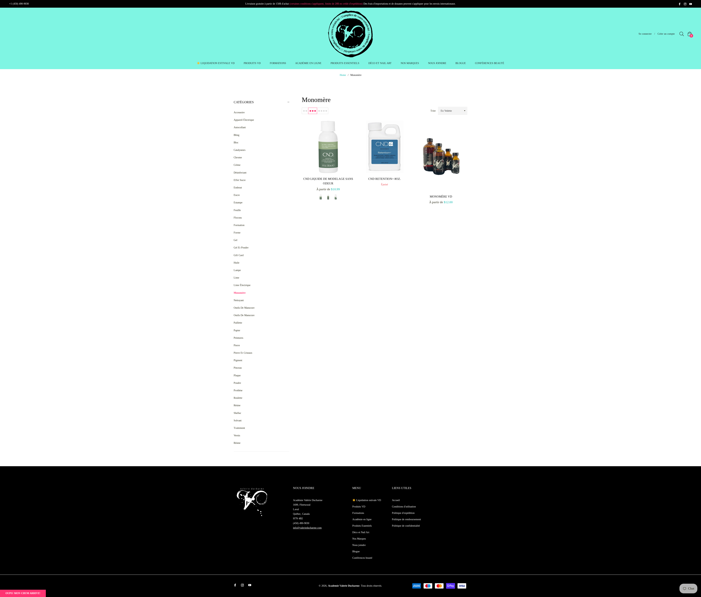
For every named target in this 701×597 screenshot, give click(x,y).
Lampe (237, 270)
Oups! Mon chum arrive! (22, 593)
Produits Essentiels (362, 525)
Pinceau (238, 367)
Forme (237, 232)
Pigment (238, 360)
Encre (237, 195)
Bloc (236, 142)
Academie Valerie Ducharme (343, 585)
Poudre (237, 383)
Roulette (238, 398)
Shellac (237, 413)
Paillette (238, 322)
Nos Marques (359, 538)
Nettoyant (239, 300)
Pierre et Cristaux (243, 352)
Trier (433, 110)
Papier (237, 330)
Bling (236, 135)
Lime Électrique (242, 285)
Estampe (238, 202)
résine (237, 443)
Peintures (238, 338)
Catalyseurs (239, 150)
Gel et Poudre (241, 247)
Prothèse (238, 390)
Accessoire (239, 112)
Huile (236, 262)
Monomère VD (441, 196)
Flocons (238, 217)
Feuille (237, 210)
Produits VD (358, 506)
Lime (236, 277)
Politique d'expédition (403, 513)
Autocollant (240, 127)
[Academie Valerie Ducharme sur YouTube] (690, 3)
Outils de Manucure (244, 307)
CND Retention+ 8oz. (384, 178)
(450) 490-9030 (301, 523)
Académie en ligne (361, 519)
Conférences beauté (362, 558)
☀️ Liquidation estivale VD (366, 500)
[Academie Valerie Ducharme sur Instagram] (685, 3)
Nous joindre (359, 545)
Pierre (237, 345)
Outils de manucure (244, 315)
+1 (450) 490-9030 (19, 3)
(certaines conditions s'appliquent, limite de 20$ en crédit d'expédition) (326, 3)
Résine (237, 405)
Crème (237, 165)
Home (343, 75)
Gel (235, 240)
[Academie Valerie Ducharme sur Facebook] (679, 3)
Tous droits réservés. (371, 585)
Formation (239, 225)
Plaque (237, 375)
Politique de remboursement (406, 519)
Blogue (356, 551)
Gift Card (239, 255)
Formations (358, 513)
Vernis (237, 435)
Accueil (396, 500)
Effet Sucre (240, 180)
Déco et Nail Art (360, 532)
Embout (238, 187)
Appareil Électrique (244, 120)
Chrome (238, 157)
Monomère (240, 292)
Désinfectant (240, 172)
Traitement (239, 428)
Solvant (238, 420)
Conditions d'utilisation (404, 506)
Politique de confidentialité (406, 525)
